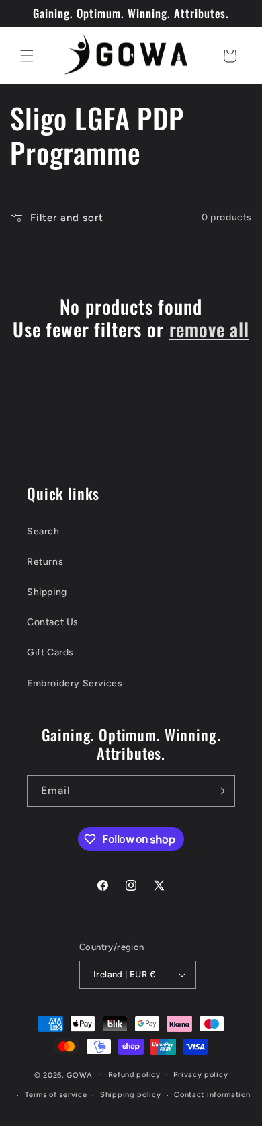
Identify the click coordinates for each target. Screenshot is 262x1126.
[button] (27, 56)
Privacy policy (200, 1074)
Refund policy (134, 1074)
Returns (45, 561)
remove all (209, 329)
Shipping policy (130, 1094)
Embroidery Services (74, 683)
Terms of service (56, 1094)
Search (43, 531)
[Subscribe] (219, 791)
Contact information (212, 1094)
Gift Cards (50, 652)
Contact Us (53, 622)
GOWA (80, 1074)
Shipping (47, 592)
